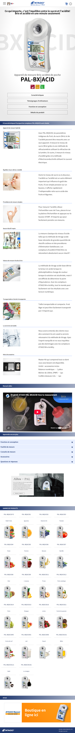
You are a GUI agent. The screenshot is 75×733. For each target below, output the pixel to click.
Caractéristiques (37, 95)
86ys (43, 5)
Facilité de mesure (7, 447)
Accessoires (5, 456)
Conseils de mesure (8, 452)
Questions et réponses (9, 461)
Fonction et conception (37, 106)
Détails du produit (37, 112)
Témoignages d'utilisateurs (37, 101)
